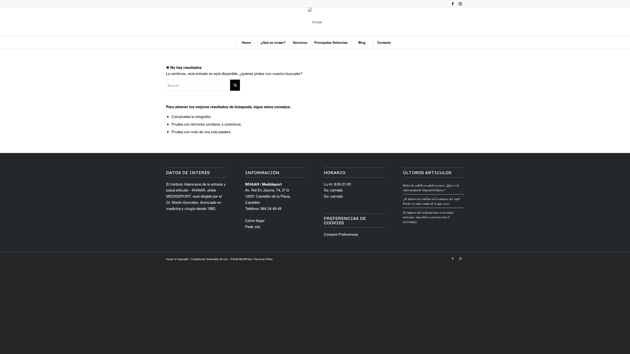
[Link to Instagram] (460, 3)
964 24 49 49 (271, 208)
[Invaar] (315, 22)
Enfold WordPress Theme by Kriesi (251, 259)
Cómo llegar (255, 220)
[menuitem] (246, 42)
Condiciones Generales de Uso (209, 259)
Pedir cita (252, 226)
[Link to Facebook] (452, 3)
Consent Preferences (341, 234)
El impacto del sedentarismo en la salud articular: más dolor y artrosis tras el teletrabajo (428, 217)
